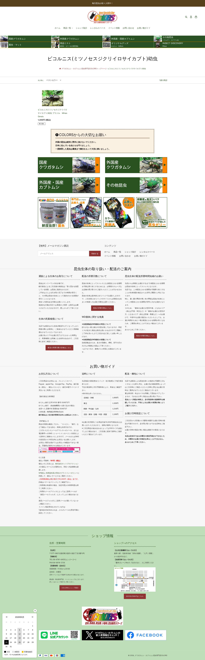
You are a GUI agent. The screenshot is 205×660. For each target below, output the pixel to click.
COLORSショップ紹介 (70, 588)
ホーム (107, 252)
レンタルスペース (147, 252)
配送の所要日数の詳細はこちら (59, 347)
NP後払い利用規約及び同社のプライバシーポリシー (58, 473)
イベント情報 (110, 256)
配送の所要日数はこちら (102, 308)
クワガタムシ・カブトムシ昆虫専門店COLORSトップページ (84, 69)
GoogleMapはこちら (134, 596)
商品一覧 (117, 252)
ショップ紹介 (130, 252)
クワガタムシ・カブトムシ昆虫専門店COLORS (151, 655)
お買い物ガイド (140, 256)
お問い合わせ (125, 256)
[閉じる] (35, 610)
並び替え (41, 80)
